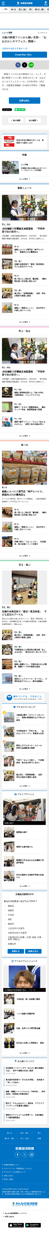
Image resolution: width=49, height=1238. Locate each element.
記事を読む (24, 100)
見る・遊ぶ (23, 9)
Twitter (24, 1154)
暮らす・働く (40, 9)
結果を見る (33, 951)
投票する (16, 951)
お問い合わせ (8, 1176)
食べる (13, 9)
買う (30, 9)
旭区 (10, 919)
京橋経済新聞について (11, 1165)
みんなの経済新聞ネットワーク (24, 1204)
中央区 (11, 915)
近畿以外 (12, 944)
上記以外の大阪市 (16, 928)
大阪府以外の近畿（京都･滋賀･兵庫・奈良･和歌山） (25, 938)
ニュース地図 (7, 32)
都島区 (11, 906)
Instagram (31, 1154)
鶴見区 (11, 924)
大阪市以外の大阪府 (17, 933)
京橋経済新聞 (24, 3)
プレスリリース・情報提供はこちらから (18, 1168)
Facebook (17, 1154)
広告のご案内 (8, 1179)
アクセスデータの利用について (15, 1172)
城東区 (11, 910)
